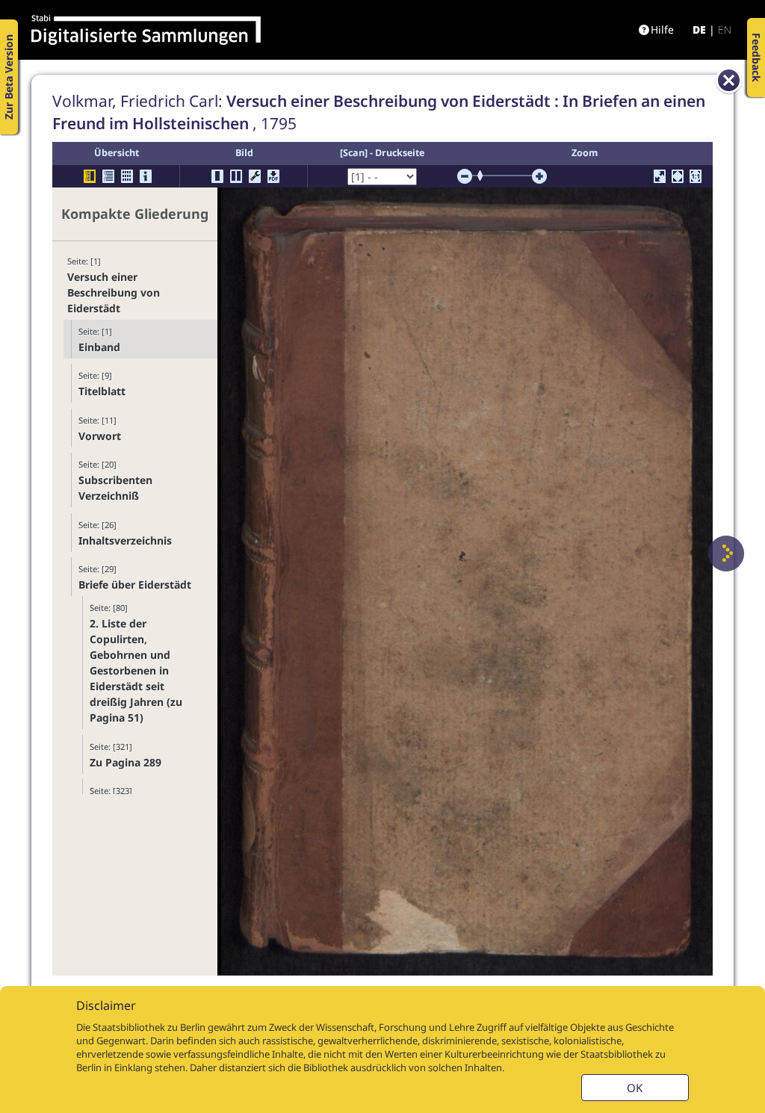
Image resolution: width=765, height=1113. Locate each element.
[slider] (484, 175)
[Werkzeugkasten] (255, 176)
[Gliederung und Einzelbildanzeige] (90, 176)
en (724, 29)
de (699, 29)
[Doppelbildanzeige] (236, 176)
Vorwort (99, 436)
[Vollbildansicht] (660, 176)
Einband (99, 347)
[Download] (273, 176)
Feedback (756, 57)
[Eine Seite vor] (726, 553)
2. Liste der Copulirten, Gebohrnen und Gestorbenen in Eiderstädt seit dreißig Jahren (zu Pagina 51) (136, 670)
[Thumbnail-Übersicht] (127, 176)
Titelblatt (102, 391)
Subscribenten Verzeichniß (115, 488)
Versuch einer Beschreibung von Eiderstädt (113, 292)
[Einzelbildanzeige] (217, 176)
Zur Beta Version (8, 77)
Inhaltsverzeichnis (125, 540)
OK (634, 1087)
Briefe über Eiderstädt (134, 584)
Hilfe (662, 29)
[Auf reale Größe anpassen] (695, 176)
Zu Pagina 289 (125, 762)
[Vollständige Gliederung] (108, 176)
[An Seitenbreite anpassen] (678, 176)
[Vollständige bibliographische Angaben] (146, 176)
